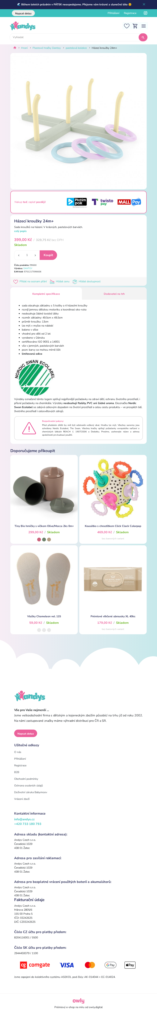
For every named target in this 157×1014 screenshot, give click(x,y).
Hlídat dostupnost (89, 281)
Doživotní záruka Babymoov (30, 792)
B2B (16, 772)
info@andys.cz (24, 819)
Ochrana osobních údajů (28, 785)
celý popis (20, 231)
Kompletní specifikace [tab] (46, 294)
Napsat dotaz (23, 13)
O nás (17, 752)
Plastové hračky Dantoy (47, 48)
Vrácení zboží (21, 799)
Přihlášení (113, 13)
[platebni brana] (78, 965)
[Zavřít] (144, 4)
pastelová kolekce (76, 48)
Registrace (130, 13)
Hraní (24, 48)
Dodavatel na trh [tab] (114, 294)
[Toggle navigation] (143, 26)
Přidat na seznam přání (33, 281)
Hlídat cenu (62, 281)
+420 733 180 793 (27, 824)
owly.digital (96, 1007)
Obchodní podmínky (26, 779)
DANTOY (27, 268)
